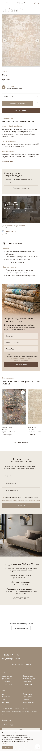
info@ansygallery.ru (11, 658)
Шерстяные (6, 681)
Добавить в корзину (17, 103)
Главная (4, 9)
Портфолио (6, 702)
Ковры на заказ (28, 702)
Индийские (5, 11)
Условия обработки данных (20, 360)
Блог (3, 700)
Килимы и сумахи (29, 679)
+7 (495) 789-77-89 (21, 598)
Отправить (21, 505)
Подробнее (5, 743)
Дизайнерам (27, 694)
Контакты (26, 700)
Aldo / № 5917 (32, 427)
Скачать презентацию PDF (21, 664)
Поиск (21, 729)
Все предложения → (21, 442)
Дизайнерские (7, 679)
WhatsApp (10, 349)
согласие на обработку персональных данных (22, 356)
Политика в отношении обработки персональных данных (19, 712)
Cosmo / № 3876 (7, 427)
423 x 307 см (8, 96)
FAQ (3, 694)
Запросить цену (21, 110)
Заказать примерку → (21, 188)
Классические (7, 676)
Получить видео (21, 365)
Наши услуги (27, 697)
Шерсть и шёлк (7, 684)
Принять (7, 748)
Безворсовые (28, 684)
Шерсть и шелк (25, 9)
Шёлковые (27, 681)
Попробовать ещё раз (21, 628)
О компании (6, 697)
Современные (13, 9)
